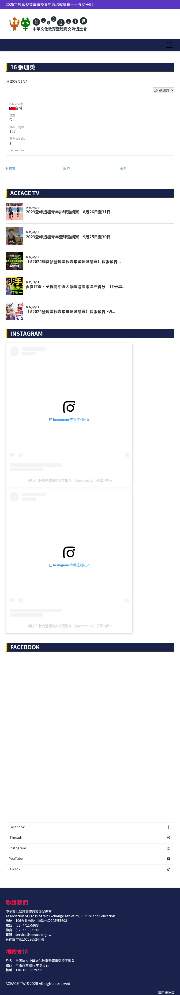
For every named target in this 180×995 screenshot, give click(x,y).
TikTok (14, 869)
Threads (15, 837)
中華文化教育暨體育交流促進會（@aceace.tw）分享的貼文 (69, 481)
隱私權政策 (166, 992)
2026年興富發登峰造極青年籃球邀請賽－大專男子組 (49, 5)
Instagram (17, 848)
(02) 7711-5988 (27, 925)
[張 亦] (91, 168)
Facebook (17, 827)
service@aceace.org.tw (33, 934)
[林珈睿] (34, 168)
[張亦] (148, 168)
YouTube (16, 858)
